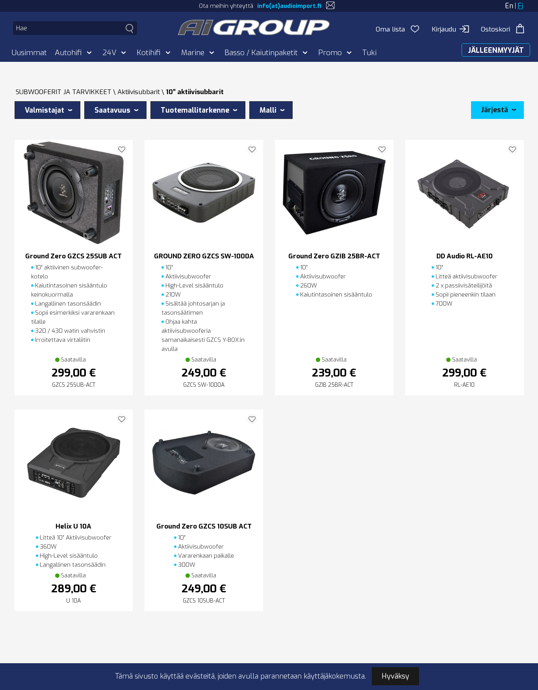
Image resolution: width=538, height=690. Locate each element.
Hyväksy (395, 676)
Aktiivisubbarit (138, 91)
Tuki (369, 53)
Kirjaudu (444, 29)
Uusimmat (29, 53)
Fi (520, 6)
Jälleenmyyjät (496, 50)
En (509, 6)
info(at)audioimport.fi (289, 6)
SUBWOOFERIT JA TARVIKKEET (63, 91)
